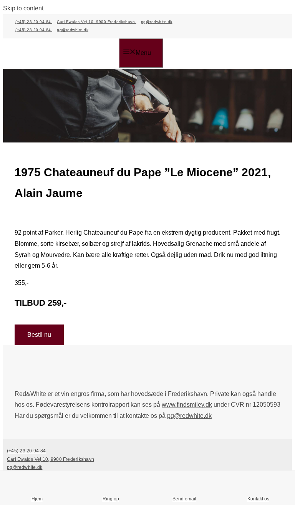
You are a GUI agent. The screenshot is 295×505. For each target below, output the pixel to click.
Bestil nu (39, 334)
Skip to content (23, 8)
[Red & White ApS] (67, 53)
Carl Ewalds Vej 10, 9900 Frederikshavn (96, 22)
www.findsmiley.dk (187, 404)
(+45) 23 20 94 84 (33, 22)
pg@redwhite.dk (156, 22)
